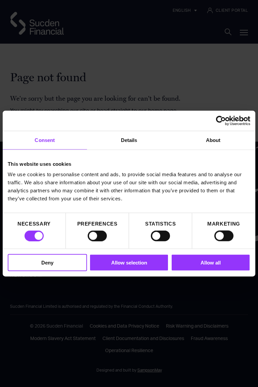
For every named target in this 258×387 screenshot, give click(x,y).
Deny (47, 262)
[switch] (97, 235)
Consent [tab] (45, 140)
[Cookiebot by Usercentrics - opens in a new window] (220, 120)
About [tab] (213, 140)
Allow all (211, 262)
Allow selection (129, 262)
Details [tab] (129, 140)
